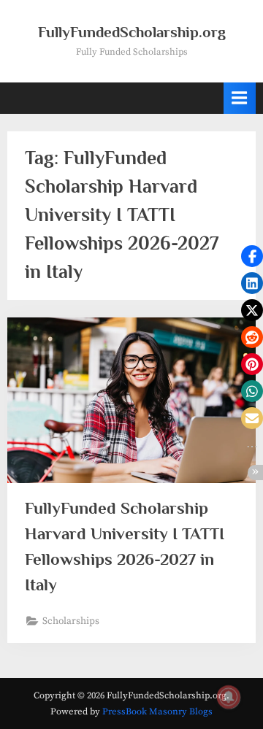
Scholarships (70, 621)
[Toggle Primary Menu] (240, 98)
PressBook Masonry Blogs (157, 711)
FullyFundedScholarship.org (132, 32)
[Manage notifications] (228, 697)
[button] (252, 256)
